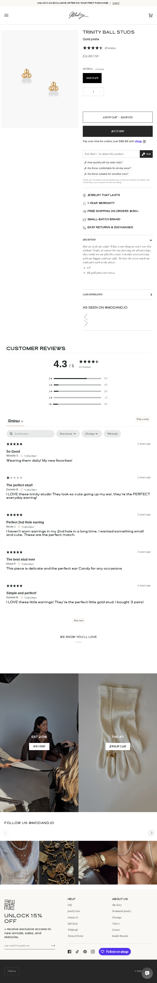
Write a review (142, 419)
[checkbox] (112, 433)
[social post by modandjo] (19, 863)
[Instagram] (93, 951)
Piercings (116, 917)
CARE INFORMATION (92, 294)
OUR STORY (39, 746)
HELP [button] (71, 899)
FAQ (70, 904)
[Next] (151, 833)
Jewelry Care (74, 911)
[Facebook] (69, 951)
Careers (116, 929)
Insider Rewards (120, 935)
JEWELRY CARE (117, 746)
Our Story (117, 904)
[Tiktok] (77, 951)
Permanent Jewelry (121, 911)
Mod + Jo (141, 971)
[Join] (49, 945)
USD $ (10, 971)
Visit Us (116, 923)
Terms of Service (75, 935)
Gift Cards (73, 923)
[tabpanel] (78, 529)
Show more (79, 620)
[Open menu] (10, 15)
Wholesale (73, 929)
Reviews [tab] (15, 420)
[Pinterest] (85, 951)
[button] (118, 317)
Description (89, 239)
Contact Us (73, 917)
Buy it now (117, 131)
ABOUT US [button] (120, 899)
